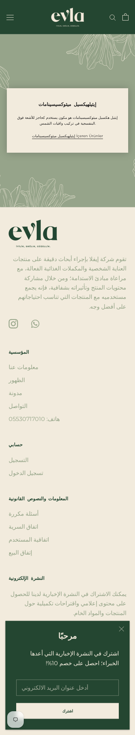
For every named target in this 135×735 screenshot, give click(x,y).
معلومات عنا (24, 367)
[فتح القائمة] (10, 17)
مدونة (15, 393)
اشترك (67, 710)
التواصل (18, 406)
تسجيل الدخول (26, 473)
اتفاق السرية (23, 526)
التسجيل (18, 460)
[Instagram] (13, 323)
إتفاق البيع (20, 552)
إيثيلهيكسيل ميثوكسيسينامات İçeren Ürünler (67, 136)
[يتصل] (112, 17)
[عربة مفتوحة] (125, 17)
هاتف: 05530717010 (34, 419)
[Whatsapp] (35, 323)
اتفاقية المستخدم (29, 539)
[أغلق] (121, 629)
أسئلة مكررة (24, 513)
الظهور (17, 380)
